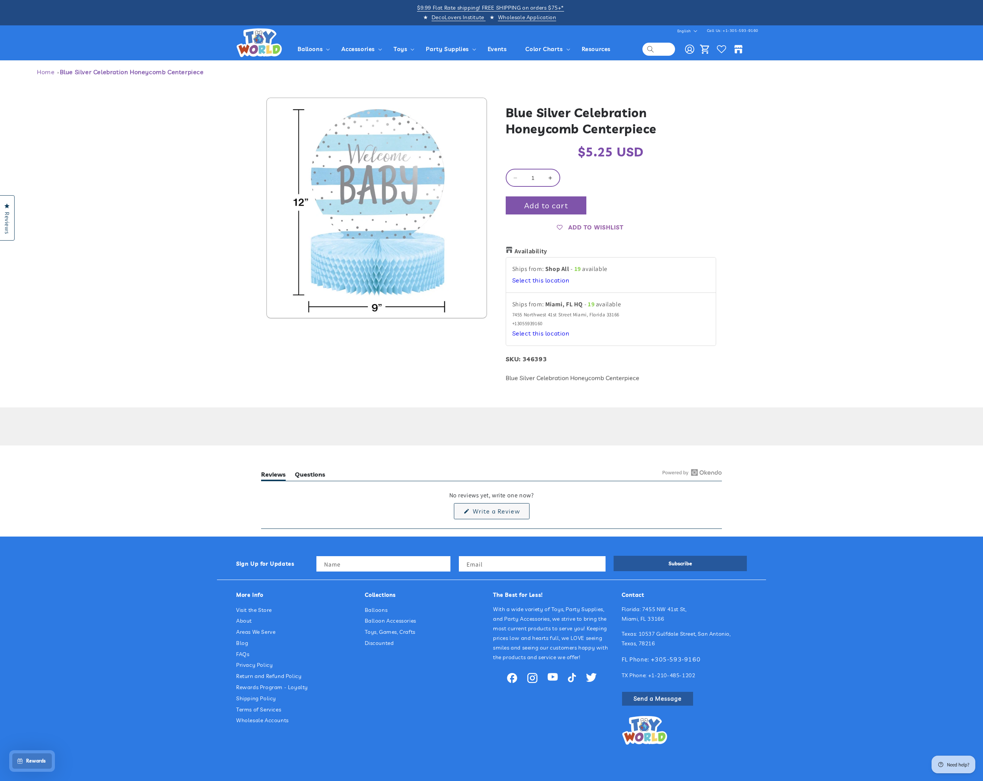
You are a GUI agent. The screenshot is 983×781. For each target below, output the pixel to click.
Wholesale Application (527, 17)
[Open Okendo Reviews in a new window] (692, 472)
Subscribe (680, 563)
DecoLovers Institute (459, 17)
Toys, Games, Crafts (390, 631)
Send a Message (658, 698)
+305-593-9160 (676, 659)
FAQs (242, 654)
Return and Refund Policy (268, 676)
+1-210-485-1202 (671, 675)
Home (46, 72)
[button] (315, 49)
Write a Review (500, 513)
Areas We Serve (255, 631)
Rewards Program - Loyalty (272, 687)
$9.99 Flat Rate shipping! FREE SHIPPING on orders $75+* (490, 7)
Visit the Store (254, 610)
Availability (531, 251)
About (244, 620)
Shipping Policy (256, 698)
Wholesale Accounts (262, 720)
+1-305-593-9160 (740, 30)
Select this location (540, 280)
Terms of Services (258, 709)
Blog (242, 643)
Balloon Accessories (390, 620)
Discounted (379, 643)
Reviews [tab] (273, 475)
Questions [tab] (310, 475)
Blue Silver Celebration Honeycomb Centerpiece (132, 72)
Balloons (376, 610)
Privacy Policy (254, 664)
